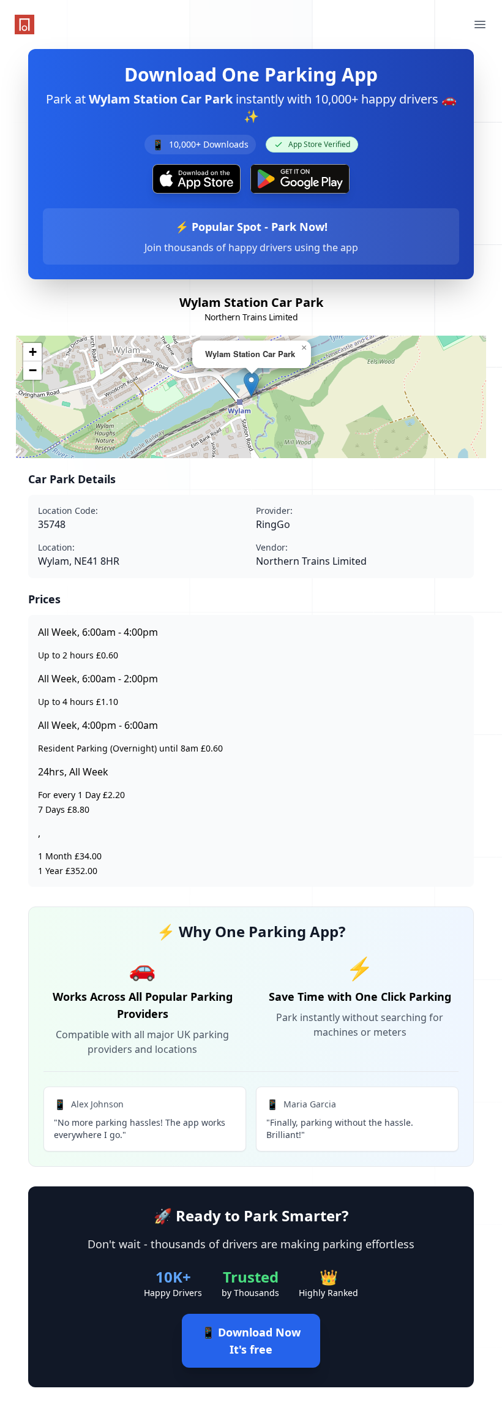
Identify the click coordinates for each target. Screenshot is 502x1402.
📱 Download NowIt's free (251, 1341)
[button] (251, 384)
